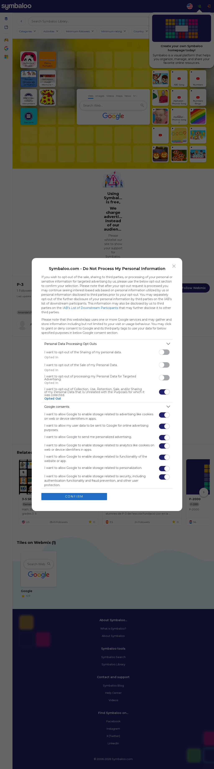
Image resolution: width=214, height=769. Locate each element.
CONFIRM (74, 496)
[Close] (174, 266)
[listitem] (107, 343)
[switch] (164, 352)
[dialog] (107, 384)
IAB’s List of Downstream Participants (90, 308)
